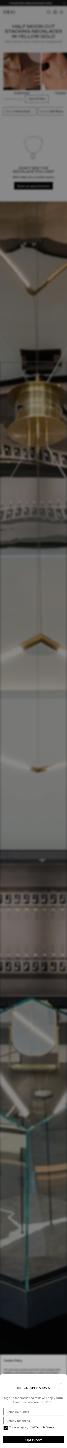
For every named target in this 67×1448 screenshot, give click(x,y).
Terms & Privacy (44, 1427)
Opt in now (33, 1440)
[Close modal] (33, 724)
